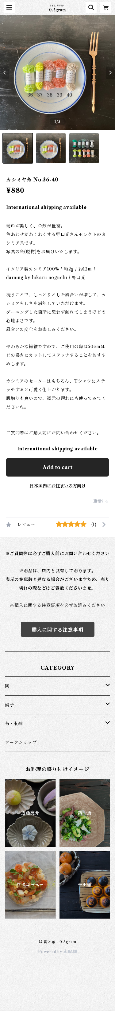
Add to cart (57, 467)
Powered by (50, 951)
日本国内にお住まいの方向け (58, 486)
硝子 (9, 705)
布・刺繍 (14, 723)
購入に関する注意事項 (57, 630)
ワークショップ (21, 742)
